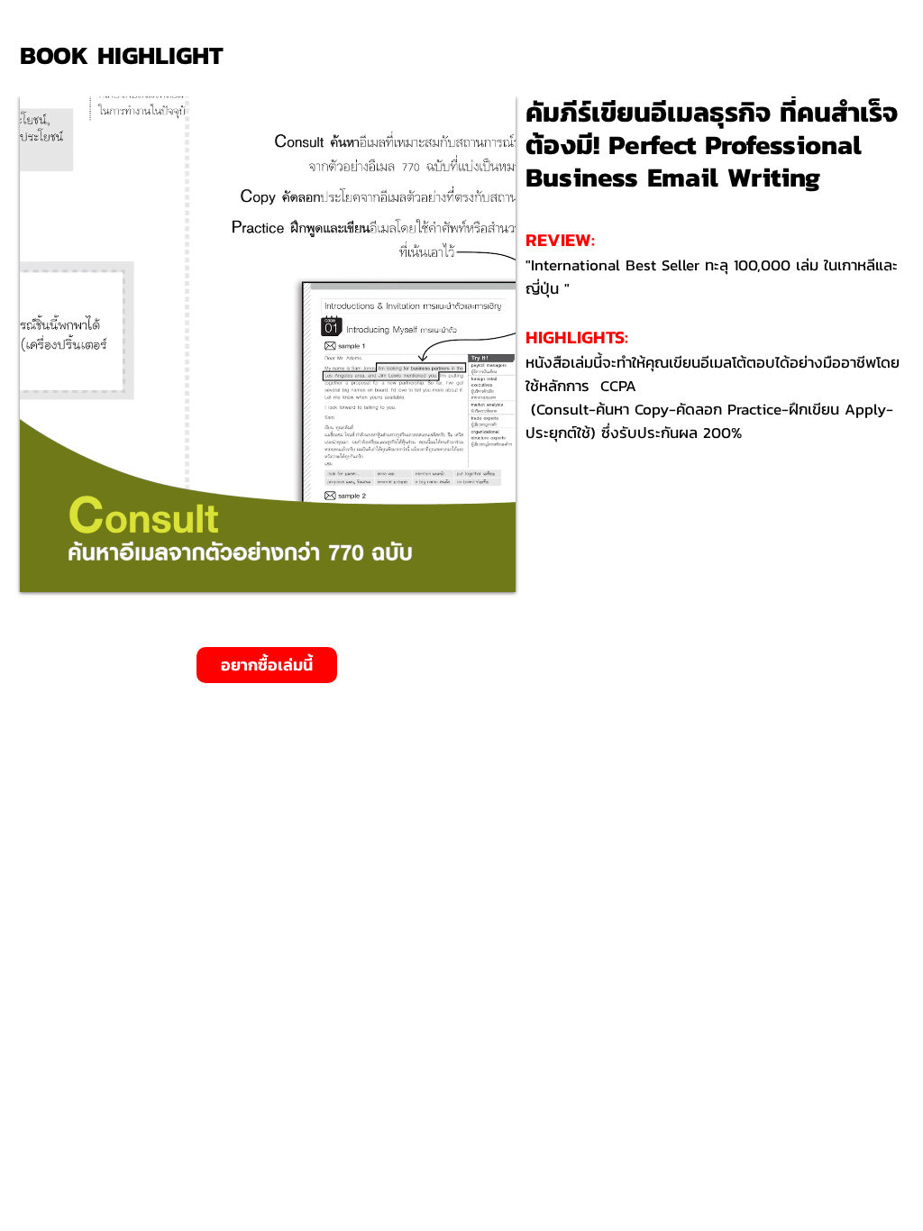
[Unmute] (74, 567)
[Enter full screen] (491, 567)
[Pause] (43, 567)
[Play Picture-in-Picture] (460, 567)
